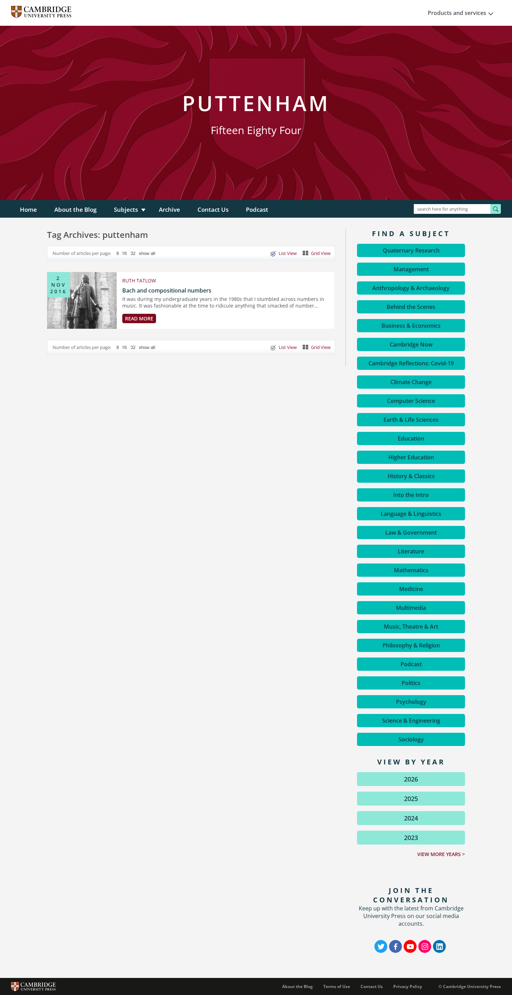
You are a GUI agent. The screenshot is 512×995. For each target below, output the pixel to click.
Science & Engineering (411, 720)
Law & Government (411, 532)
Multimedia (411, 608)
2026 (411, 779)
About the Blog (75, 209)
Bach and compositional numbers (166, 290)
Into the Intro (411, 495)
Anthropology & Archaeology (411, 288)
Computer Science (411, 401)
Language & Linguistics (411, 514)
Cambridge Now (411, 344)
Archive (169, 209)
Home (28, 209)
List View (288, 253)
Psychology (411, 702)
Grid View (321, 253)
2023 (411, 837)
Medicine (411, 589)
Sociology (411, 739)
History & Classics (411, 476)
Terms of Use (336, 986)
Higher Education (411, 457)
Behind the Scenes (411, 307)
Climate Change (411, 382)
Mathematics (411, 570)
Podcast (257, 209)
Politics (411, 683)
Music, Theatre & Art (411, 626)
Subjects (126, 209)
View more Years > (441, 854)
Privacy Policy (407, 986)
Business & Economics (411, 325)
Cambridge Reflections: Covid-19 (411, 363)
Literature (411, 551)
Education (411, 438)
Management (411, 269)
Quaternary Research (411, 250)
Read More (139, 318)
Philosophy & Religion (411, 645)
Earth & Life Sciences (411, 419)
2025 (411, 798)
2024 (411, 818)
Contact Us (212, 209)
